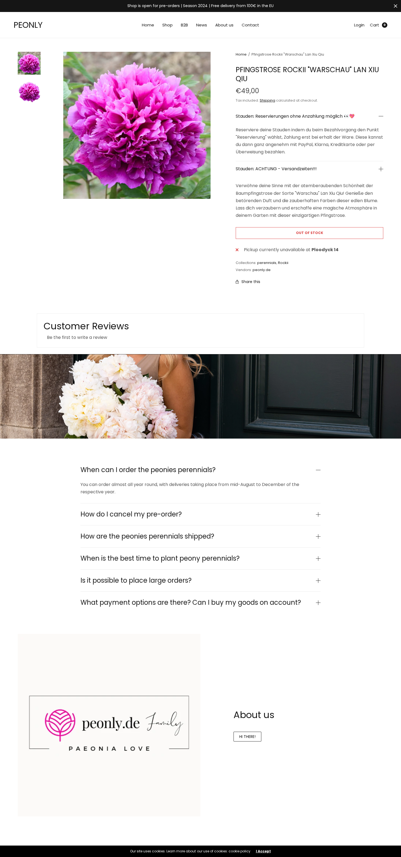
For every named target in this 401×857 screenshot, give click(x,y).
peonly (28, 25)
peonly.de (262, 269)
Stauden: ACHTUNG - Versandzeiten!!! (276, 169)
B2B (184, 25)
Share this (250, 282)
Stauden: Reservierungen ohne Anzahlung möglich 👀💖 (295, 116)
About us (224, 25)
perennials (266, 262)
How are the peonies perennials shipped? (147, 536)
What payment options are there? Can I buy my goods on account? (190, 602)
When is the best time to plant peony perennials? (160, 558)
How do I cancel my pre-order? (131, 514)
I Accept (263, 851)
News (201, 25)
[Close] (395, 6)
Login (359, 25)
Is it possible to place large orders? (135, 580)
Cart (374, 25)
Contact (250, 25)
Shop (167, 25)
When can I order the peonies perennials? (148, 470)
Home (148, 25)
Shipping (267, 100)
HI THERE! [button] (247, 736)
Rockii (283, 262)
